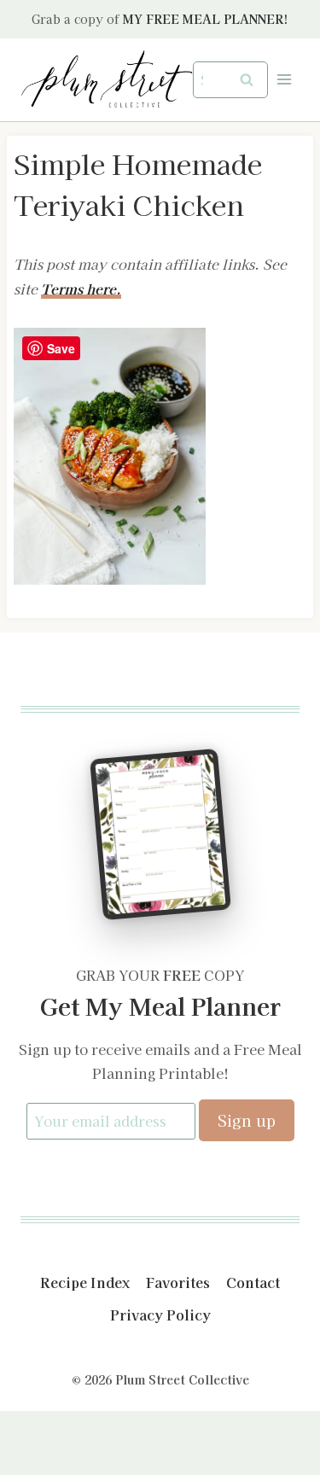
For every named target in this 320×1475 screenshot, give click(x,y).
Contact (253, 1282)
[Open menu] (284, 80)
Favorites (178, 1282)
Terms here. (81, 288)
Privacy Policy (160, 1314)
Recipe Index (85, 1282)
